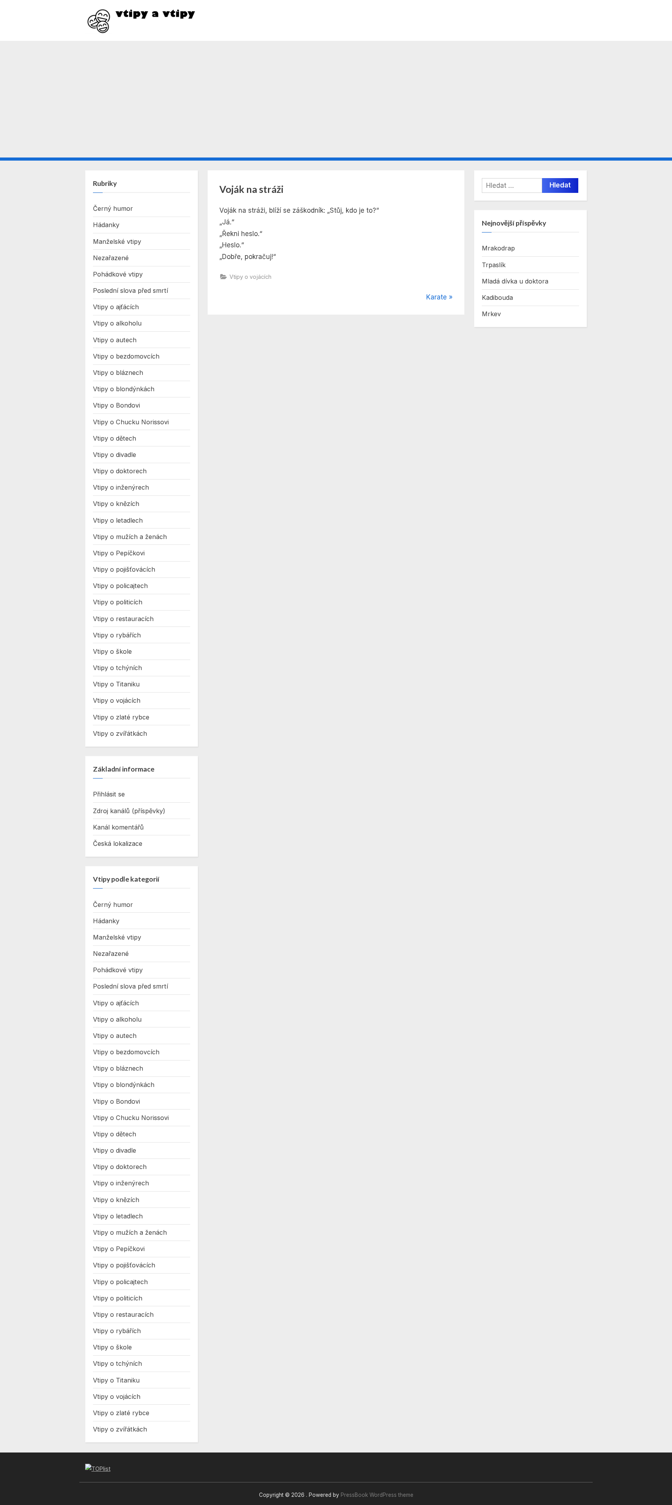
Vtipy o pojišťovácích (124, 569)
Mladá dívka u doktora (515, 281)
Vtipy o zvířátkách (120, 733)
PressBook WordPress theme (377, 1495)
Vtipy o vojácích (250, 276)
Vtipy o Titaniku (116, 684)
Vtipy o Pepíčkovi (119, 553)
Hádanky (106, 225)
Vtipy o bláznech (118, 372)
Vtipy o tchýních (117, 668)
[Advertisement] (336, 99)
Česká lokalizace (117, 843)
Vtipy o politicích (117, 602)
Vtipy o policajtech (120, 586)
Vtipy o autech (114, 340)
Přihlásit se (109, 794)
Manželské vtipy (117, 241)
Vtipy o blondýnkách (123, 389)
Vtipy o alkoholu (117, 323)
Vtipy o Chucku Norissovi (131, 422)
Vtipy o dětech (114, 438)
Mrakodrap (498, 248)
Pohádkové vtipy (118, 274)
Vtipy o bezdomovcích (126, 356)
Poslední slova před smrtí (130, 290)
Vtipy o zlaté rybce (121, 717)
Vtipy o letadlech (118, 520)
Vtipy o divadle (114, 454)
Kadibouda (497, 297)
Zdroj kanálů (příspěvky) (129, 811)
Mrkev (491, 314)
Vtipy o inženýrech (121, 487)
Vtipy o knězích (116, 504)
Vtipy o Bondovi (116, 405)
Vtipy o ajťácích (116, 307)
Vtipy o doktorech (120, 471)
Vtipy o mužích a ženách (130, 537)
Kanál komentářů (118, 827)
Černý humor (113, 208)
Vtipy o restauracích (123, 619)
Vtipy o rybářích (117, 635)
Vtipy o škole (112, 651)
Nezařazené (111, 258)
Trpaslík (494, 265)
